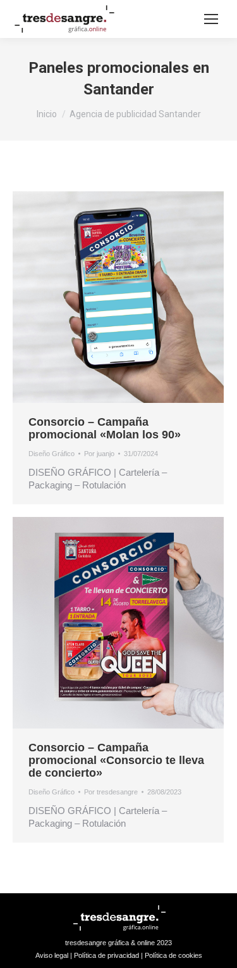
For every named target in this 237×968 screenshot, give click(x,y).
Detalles (135, 297)
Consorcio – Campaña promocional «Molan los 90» (104, 428)
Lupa (101, 297)
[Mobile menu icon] (211, 19)
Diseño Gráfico (51, 453)
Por (99, 453)
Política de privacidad (106, 955)
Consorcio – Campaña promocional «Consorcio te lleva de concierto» (116, 760)
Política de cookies (173, 955)
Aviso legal (51, 955)
